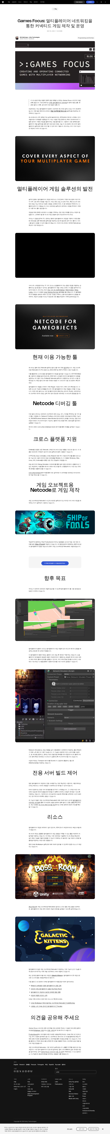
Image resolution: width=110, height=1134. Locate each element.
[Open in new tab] (25, 1086)
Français (33, 1064)
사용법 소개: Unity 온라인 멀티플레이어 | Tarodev (46, 1006)
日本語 (28, 1064)
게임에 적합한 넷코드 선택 (39, 995)
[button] (79, 2)
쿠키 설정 (69, 1129)
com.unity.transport (35, 473)
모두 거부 (81, 1129)
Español (51, 1064)
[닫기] (103, 1129)
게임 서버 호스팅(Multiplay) (56, 290)
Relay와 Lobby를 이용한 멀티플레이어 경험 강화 (46, 985)
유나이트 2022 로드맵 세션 (47, 805)
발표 (65, 367)
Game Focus (45, 1052)
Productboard (33, 1034)
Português (41, 1064)
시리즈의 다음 (56, 1052)
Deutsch (22, 1064)
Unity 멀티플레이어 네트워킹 (58, 102)
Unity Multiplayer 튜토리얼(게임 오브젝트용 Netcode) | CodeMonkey (53, 1003)
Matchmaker (70, 290)
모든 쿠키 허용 (94, 1129)
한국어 (63, 1064)
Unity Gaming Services (51, 292)
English (16, 1064)
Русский (57, 1064)
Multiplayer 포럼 (38, 1030)
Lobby (31, 292)
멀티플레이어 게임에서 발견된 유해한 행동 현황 (45, 992)
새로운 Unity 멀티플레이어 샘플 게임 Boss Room (46, 989)
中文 (46, 1064)
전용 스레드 (51, 1030)
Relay (76, 290)
